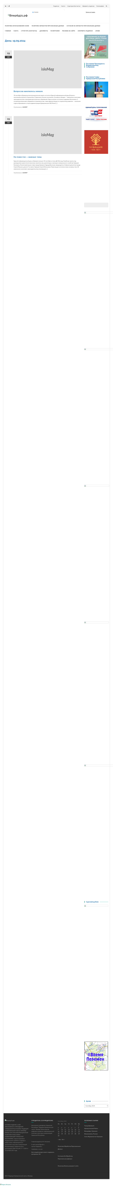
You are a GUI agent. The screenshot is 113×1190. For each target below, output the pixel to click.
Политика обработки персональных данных (48, 26)
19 (69, 1131)
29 (79, 1133)
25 (65, 1133)
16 (58, 1131)
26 (69, 1133)
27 (72, 1133)
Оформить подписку (88, 6)
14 (75, 1130)
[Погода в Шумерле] (64, 10)
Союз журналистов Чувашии (93, 1136)
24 (62, 1133)
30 (58, 1135)
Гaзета (63, 6)
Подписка (56, 6)
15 (79, 1130)
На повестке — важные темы (28, 157)
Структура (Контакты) (73, 6)
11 (65, 1130)
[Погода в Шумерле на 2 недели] (90, 12)
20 (72, 1131)
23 (58, 1133)
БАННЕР (25, 107)
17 (62, 1131)
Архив (97, 31)
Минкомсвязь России (91, 1134)
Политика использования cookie (17, 26)
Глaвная (8, 31)
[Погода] (35, 12)
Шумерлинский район (91, 1128)
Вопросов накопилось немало (28, 91)
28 (75, 1133)
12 (69, 1130)
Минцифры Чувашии (90, 1131)
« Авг (59, 1139)
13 (72, 1130)
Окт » (63, 1139)
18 (65, 1131)
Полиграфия (100, 6)
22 (79, 1131)
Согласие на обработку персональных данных (83, 26)
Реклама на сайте (68, 31)
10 (62, 1130)
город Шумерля (89, 1125)
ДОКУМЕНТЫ (44, 31)
